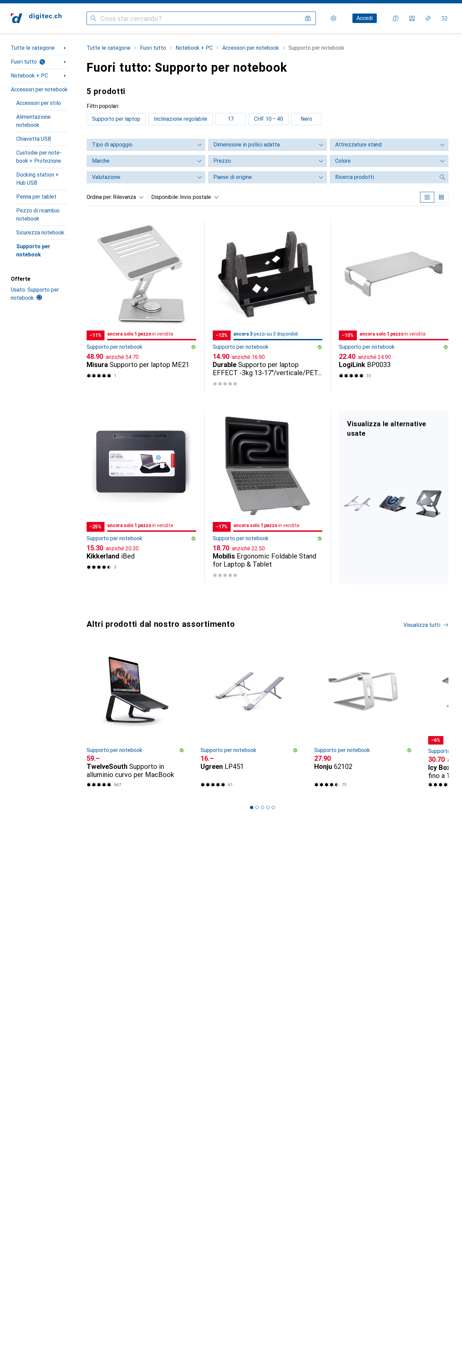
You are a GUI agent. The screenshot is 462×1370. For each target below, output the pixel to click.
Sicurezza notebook (40, 232)
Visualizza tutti (421, 625)
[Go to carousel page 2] (257, 807)
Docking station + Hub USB (37, 179)
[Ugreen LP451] (249, 719)
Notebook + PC (29, 75)
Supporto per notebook (33, 250)
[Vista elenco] (441, 197)
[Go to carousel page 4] (268, 807)
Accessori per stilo (38, 103)
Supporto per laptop (116, 119)
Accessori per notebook (39, 89)
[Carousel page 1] (251, 807)
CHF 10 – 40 (268, 119)
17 (231, 119)
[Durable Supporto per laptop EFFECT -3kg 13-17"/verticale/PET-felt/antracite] (267, 305)
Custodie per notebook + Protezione (39, 157)
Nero (306, 119)
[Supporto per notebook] (393, 497)
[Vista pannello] (427, 197)
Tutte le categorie (33, 48)
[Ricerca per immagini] (308, 18)
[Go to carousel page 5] (273, 807)
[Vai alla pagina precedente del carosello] (90, 719)
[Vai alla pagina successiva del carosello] (436, 719)
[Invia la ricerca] (93, 18)
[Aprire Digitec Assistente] (395, 18)
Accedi (364, 18)
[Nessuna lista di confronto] (412, 18)
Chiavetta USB (33, 139)
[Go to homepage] (36, 18)
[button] (193, 347)
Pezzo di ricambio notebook (38, 214)
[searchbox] (382, 177)
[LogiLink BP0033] (394, 305)
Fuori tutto (24, 62)
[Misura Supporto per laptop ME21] (141, 305)
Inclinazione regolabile (180, 119)
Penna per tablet (36, 196)
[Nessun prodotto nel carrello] (444, 18)
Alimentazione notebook (33, 121)
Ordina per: (99, 197)
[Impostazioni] (333, 18)
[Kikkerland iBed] (141, 497)
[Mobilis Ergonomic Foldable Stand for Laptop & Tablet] (267, 497)
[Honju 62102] (363, 719)
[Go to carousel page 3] (262, 807)
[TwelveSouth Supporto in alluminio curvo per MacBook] (135, 719)
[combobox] (126, 197)
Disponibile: (165, 197)
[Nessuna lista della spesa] (428, 18)
